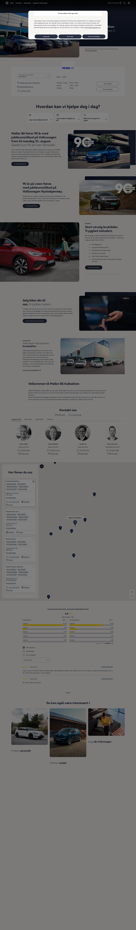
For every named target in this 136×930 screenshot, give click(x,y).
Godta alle (46, 36)
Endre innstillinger (94, 36)
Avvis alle (70, 36)
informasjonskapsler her (92, 27)
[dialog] (68, 465)
